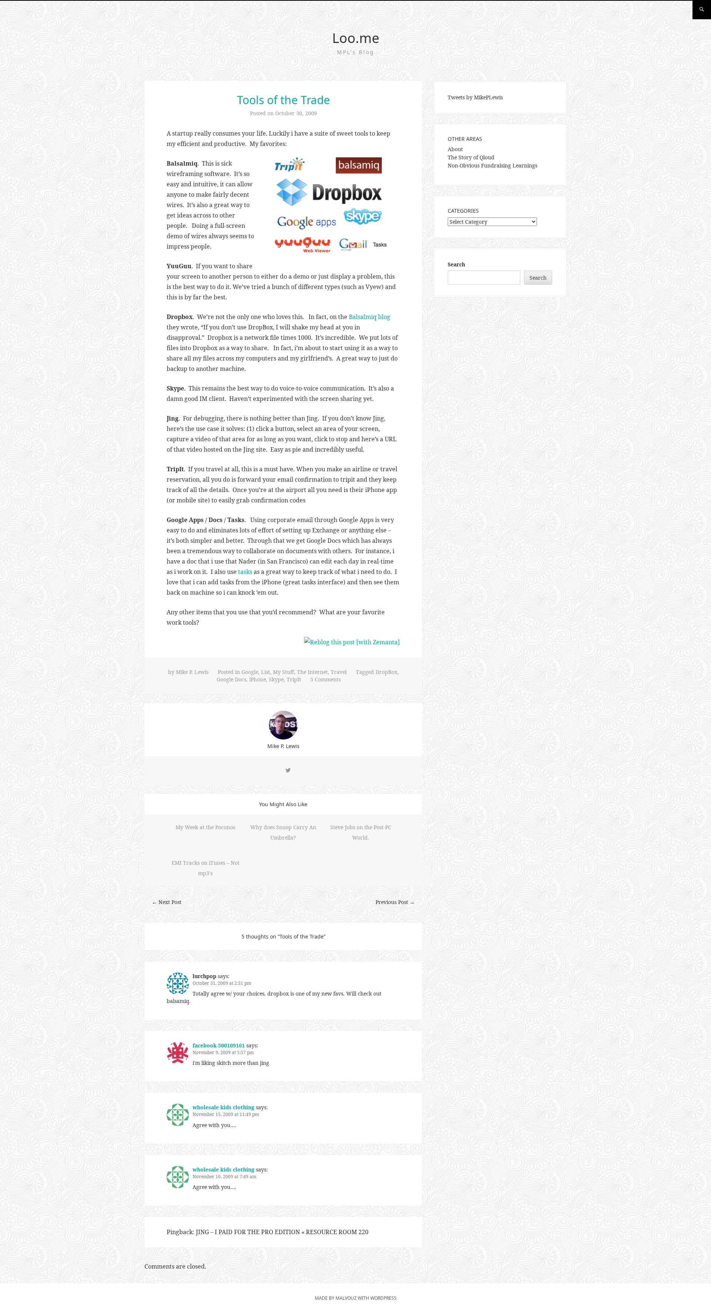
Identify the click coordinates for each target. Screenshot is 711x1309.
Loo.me (355, 38)
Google (249, 671)
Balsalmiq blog (369, 317)
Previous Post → (395, 902)
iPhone (257, 679)
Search (456, 264)
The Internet (312, 671)
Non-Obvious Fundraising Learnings (492, 165)
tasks (245, 572)
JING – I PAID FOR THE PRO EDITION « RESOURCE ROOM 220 (282, 1232)
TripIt (294, 679)
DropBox (386, 671)
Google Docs (231, 679)
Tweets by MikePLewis (475, 97)
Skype (276, 679)
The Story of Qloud (471, 157)
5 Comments (325, 679)
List (265, 671)
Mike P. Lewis (192, 671)
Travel (339, 671)
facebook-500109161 (219, 1045)
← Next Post (166, 902)
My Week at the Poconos (205, 827)
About (455, 149)
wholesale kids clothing (223, 1107)
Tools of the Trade (283, 99)
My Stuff (283, 671)
